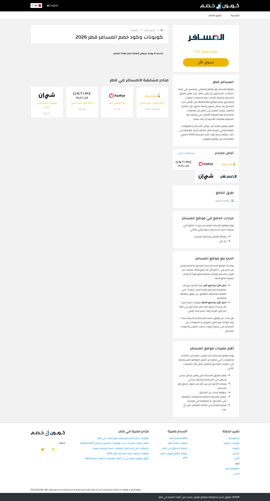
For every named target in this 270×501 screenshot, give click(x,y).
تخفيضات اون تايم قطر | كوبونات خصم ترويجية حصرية (121, 448)
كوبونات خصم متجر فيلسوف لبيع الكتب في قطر (123, 438)
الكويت (236, 448)
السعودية (234, 438)
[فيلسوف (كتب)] (152, 95)
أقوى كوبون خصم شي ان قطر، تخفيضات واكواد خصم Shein (117, 458)
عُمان (237, 458)
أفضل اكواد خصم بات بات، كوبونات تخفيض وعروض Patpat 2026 (114, 443)
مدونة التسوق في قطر (174, 448)
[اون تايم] (82, 95)
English (53, 5)
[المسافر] (206, 37)
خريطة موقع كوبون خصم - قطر (173, 455)
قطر (237, 464)
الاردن (236, 474)
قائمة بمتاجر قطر (178, 438)
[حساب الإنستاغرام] (53, 449)
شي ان (47, 113)
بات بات (117, 109)
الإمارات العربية (232, 443)
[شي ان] (47, 95)
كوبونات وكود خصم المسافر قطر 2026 (128, 453)
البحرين (236, 453)
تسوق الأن (206, 62)
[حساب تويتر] (42, 449)
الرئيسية (235, 15)
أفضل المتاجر (224, 153)
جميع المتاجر (215, 15)
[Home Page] (220, 5)
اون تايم (82, 109)
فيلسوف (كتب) (152, 109)
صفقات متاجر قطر (177, 443)
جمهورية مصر (232, 468)
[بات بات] (117, 95)
